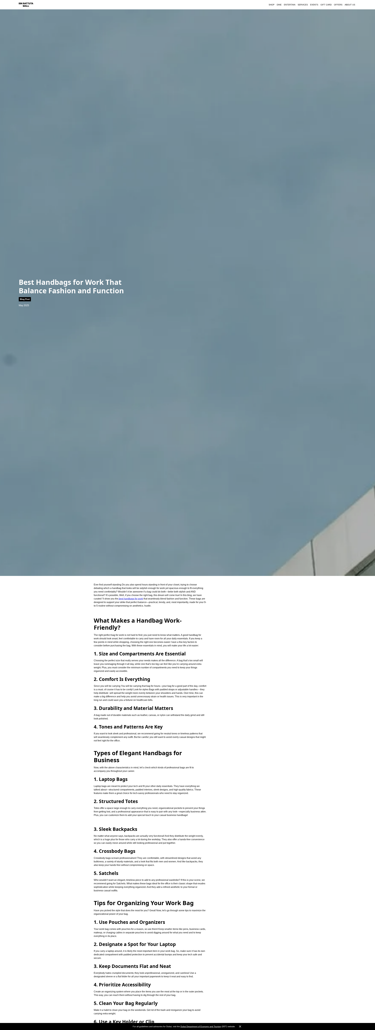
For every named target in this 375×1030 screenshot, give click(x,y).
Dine (279, 5)
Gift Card (326, 5)
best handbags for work (130, 598)
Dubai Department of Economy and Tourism (200, 1026)
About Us (350, 5)
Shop (271, 5)
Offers (338, 5)
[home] (26, 5)
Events (314, 5)
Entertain (289, 5)
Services (303, 5)
